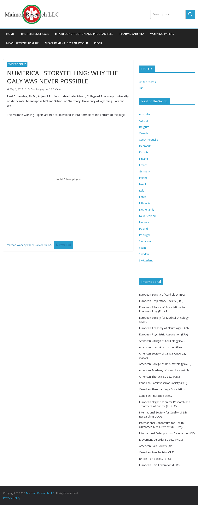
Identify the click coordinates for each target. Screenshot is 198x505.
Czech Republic (148, 139)
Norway (144, 222)
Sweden (144, 254)
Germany (144, 171)
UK (141, 88)
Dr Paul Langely (36, 89)
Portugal (144, 235)
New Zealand (147, 216)
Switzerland (146, 260)
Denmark (145, 146)
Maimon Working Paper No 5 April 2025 (29, 245)
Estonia (143, 152)
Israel (142, 184)
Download (63, 245)
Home (10, 34)
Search (190, 14)
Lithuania (144, 203)
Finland (143, 158)
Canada (143, 133)
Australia (144, 114)
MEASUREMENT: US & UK (22, 43)
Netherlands (146, 209)
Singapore (145, 241)
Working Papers (162, 34)
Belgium (144, 127)
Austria (143, 120)
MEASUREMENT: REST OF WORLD (66, 43)
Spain (142, 248)
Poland (143, 228)
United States (147, 82)
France (143, 165)
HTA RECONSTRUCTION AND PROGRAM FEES (84, 34)
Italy (141, 190)
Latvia (143, 197)
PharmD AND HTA (131, 34)
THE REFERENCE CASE (35, 34)
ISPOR (98, 43)
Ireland (143, 178)
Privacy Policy (11, 498)
